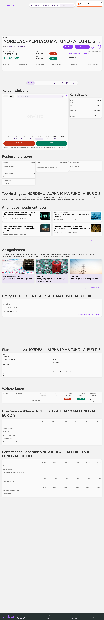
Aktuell (37, 5)
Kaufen (53, 58)
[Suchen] (72, 5)
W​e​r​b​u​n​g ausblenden (66, 22)
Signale (97, 47)
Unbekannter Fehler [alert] (86, 4)
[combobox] (40, 96)
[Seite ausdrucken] (99, 42)
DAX (47, 619)
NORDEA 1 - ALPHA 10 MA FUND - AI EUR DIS (23, 10)
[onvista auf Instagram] (24, 618)
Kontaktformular (48, 200)
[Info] (99, 64)
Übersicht (31, 83)
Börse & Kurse (5, 10)
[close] (101, 2)
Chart (38, 83)
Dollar (60, 619)
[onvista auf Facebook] (18, 618)
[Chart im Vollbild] (66, 96)
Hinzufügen (68, 47)
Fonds (11, 10)
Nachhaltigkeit (71, 83)
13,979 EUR (68, 399)
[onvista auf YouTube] (21, 618)
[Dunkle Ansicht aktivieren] (10, 0)
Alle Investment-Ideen (92, 241)
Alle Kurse (46, 83)
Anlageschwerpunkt (58, 83)
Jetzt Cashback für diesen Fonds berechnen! (79, 53)
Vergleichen (81, 47)
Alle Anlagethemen (93, 287)
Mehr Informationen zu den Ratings (88, 314)
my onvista (46, 5)
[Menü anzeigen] (31, 5)
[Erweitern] (88, 47)
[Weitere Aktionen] (100, 399)
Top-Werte (74, 619)
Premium (55, 5)
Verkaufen (53, 54)
